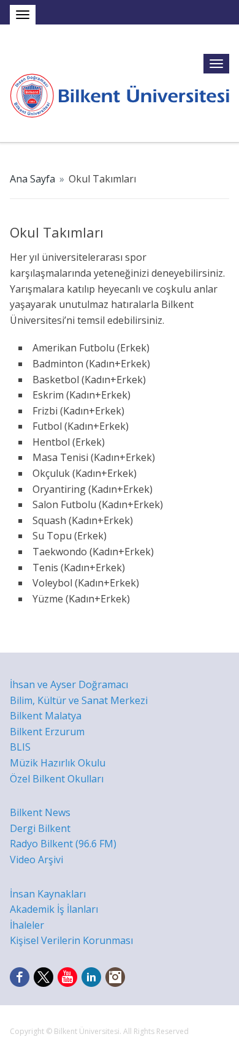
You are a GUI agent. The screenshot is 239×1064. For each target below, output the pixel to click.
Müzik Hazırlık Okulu (57, 763)
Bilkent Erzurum (47, 731)
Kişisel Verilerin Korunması (71, 940)
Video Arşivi (36, 859)
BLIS (20, 747)
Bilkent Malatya (46, 715)
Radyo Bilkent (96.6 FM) (63, 843)
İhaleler (27, 925)
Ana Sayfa (32, 178)
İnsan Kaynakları (48, 894)
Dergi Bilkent (40, 828)
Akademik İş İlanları (54, 909)
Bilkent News (40, 812)
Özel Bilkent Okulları (57, 778)
